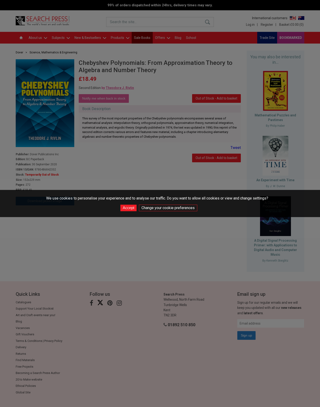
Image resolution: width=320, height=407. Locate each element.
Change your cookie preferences (168, 208)
